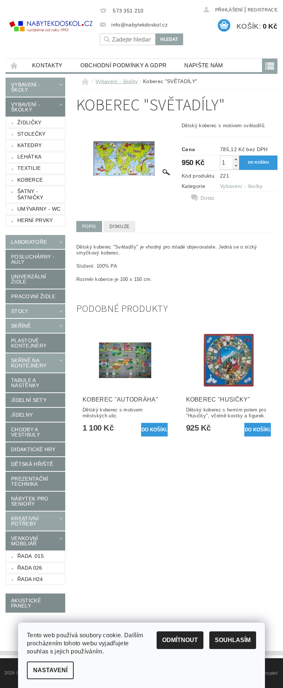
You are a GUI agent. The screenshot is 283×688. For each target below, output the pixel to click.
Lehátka (29, 157)
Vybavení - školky (25, 107)
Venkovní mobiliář (24, 540)
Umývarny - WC (38, 209)
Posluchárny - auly (33, 259)
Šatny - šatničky (30, 194)
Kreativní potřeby (25, 521)
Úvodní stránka (14, 65)
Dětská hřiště (32, 464)
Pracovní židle (33, 296)
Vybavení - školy (25, 87)
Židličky (29, 122)
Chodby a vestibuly (25, 432)
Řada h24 (30, 579)
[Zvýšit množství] (236, 159)
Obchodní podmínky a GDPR (123, 65)
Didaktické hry (33, 449)
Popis (89, 226)
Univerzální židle (28, 279)
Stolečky (31, 134)
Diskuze (119, 226)
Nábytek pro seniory (30, 501)
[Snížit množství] (236, 165)
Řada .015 (30, 556)
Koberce (30, 180)
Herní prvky (35, 220)
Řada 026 (29, 568)
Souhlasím (233, 640)
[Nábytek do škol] (50, 26)
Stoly (19, 311)
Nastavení (50, 670)
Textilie (29, 168)
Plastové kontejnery (28, 343)
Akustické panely (26, 603)
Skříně (21, 326)
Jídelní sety (28, 400)
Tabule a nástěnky (25, 382)
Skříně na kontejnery (28, 362)
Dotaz (207, 198)
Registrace (262, 10)
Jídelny (22, 415)
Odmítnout (180, 640)
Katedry (29, 145)
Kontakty (47, 65)
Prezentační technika (29, 481)
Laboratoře (29, 242)
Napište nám (203, 65)
